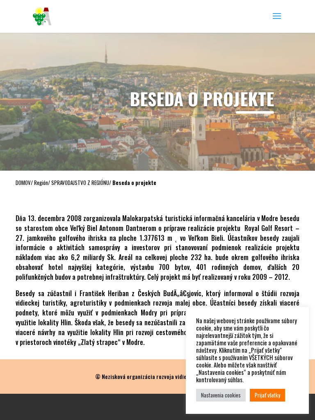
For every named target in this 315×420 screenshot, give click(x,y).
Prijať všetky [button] (267, 395)
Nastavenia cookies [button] (221, 395)
